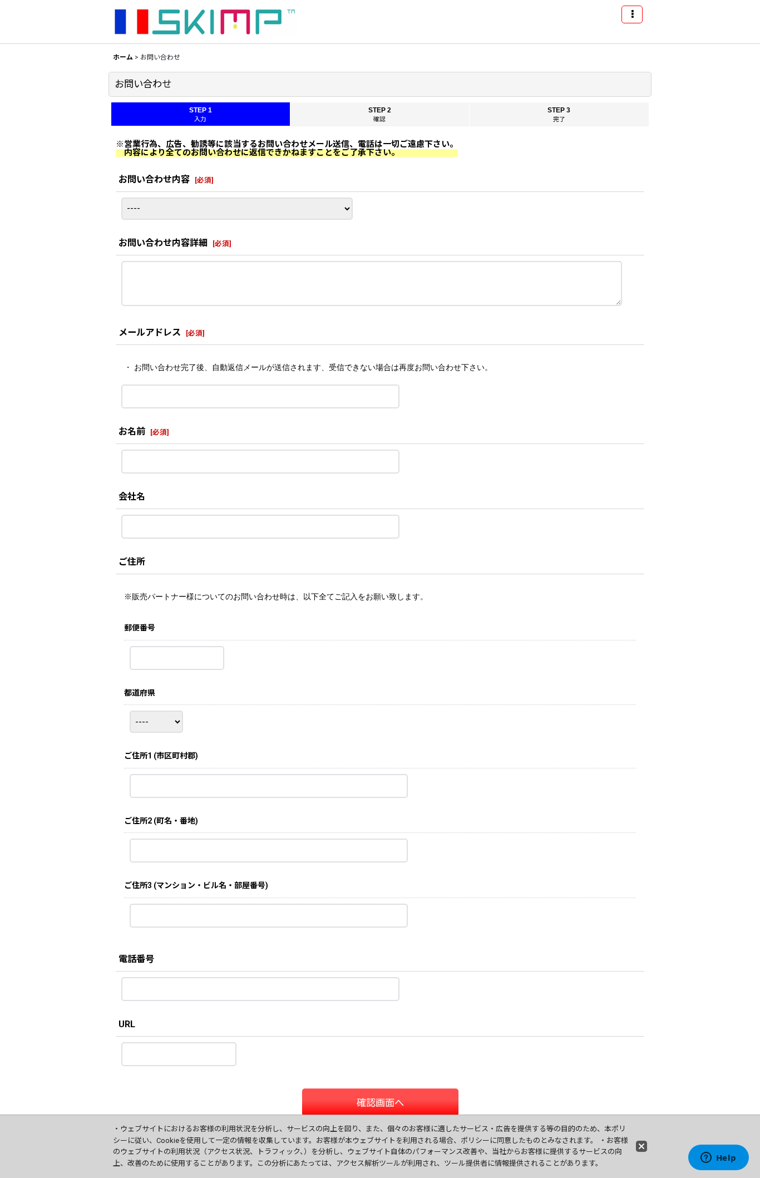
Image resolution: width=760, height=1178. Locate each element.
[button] (632, 14)
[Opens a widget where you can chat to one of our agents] (718, 1158)
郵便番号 (139, 627)
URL (131, 1024)
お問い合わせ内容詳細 (163, 243)
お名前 (132, 431)
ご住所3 (196, 885)
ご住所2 (161, 820)
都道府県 (139, 692)
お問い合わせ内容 (154, 179)
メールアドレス (150, 332)
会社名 (132, 496)
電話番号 (136, 959)
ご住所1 (161, 755)
